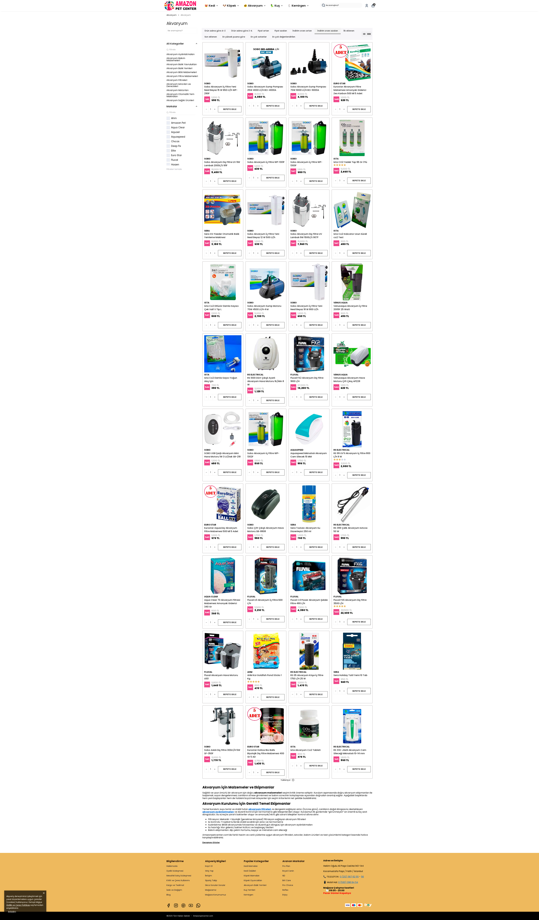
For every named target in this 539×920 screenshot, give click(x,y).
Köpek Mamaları (251, 875)
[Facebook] (168, 905)
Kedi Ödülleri (250, 870)
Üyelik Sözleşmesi (174, 870)
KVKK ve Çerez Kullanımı (178, 880)
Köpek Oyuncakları (253, 880)
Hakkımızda (171, 866)
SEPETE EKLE (230, 109)
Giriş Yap (209, 870)
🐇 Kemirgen (296, 6)
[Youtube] (191, 905)
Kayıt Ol (209, 866)
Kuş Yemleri (249, 890)
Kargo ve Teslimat (175, 885)
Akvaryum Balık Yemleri (255, 885)
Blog (168, 894)
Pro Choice (287, 885)
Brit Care (286, 880)
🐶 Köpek (229, 6)
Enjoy (284, 894)
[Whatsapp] (198, 905)
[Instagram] (176, 905)
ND (283, 875)
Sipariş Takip (211, 880)
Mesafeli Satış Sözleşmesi (178, 875)
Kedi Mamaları (251, 866)
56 (362, 876)
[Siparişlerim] (366, 5)
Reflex (285, 890)
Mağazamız (210, 890)
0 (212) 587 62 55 (349, 876)
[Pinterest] (183, 905)
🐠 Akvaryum (253, 6)
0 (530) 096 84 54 (348, 882)
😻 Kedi (210, 6)
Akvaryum (171, 14)
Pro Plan (286, 866)
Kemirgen (248, 894)
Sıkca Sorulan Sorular (215, 885)
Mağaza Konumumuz (215, 894)
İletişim (208, 875)
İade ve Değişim (174, 890)
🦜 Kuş (275, 6)
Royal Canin (288, 870)
